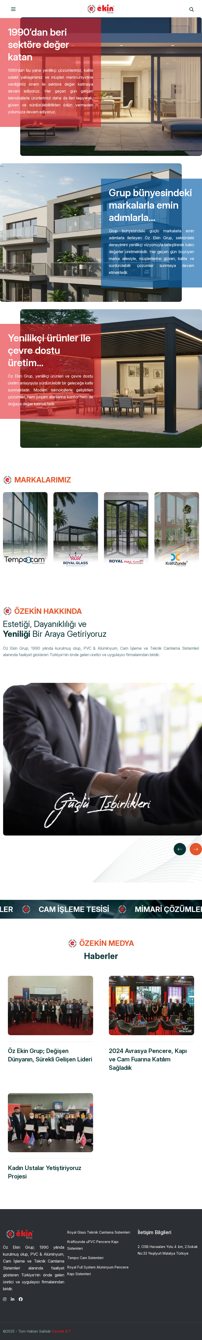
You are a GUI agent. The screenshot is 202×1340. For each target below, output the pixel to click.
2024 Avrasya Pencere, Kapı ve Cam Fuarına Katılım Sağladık (148, 1059)
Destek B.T (61, 1331)
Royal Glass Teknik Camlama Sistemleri (98, 1232)
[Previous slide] (180, 849)
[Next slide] (196, 849)
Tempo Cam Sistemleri (85, 1258)
